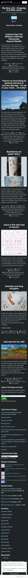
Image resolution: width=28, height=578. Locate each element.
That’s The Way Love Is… (8, 505)
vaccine (20, 139)
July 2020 (17, 270)
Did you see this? (6, 417)
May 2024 (22, 133)
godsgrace (16, 272)
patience (9, 275)
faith (14, 67)
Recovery (18, 212)
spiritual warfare (11, 139)
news (15, 138)
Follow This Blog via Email (12, 387)
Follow (4, 398)
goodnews (5, 274)
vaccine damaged (7, 141)
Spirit (14, 70)
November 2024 (5, 514)
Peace (23, 68)
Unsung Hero (8, 63)
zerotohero (21, 141)
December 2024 (14, 65)
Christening (13, 207)
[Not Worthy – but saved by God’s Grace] (15, 21)
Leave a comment (15, 72)
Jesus (15, 68)
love (20, 68)
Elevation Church (11, 209)
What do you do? (5, 423)
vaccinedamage (14, 141)
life (18, 68)
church (23, 207)
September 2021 (5, 527)
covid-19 (13, 134)
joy (15, 274)
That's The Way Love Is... (8, 426)
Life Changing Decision (8, 211)
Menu (14, 17)
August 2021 (4, 530)
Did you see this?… (10, 468)
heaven (10, 274)
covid (10, 134)
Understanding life (19, 214)
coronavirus (5, 134)
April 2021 (4, 533)
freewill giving (5, 68)
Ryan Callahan (9, 480)
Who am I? (17, 473)
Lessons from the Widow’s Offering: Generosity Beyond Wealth (14, 38)
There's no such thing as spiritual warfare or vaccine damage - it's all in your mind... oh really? (14, 441)
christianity (9, 67)
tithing (17, 70)
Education (4, 209)
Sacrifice (10, 70)
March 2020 (23, 331)
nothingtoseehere (21, 138)
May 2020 (3, 539)
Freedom (22, 67)
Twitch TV (4, 450)
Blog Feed (3, 561)
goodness (22, 272)
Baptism (5, 207)
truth (17, 139)
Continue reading (6, 328)
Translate (13, 458)
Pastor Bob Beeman (18, 211)
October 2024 (5, 517)
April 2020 (4, 542)
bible (5, 67)
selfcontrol (17, 275)
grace (12, 68)
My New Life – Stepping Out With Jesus (14, 9)
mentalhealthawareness (7, 138)
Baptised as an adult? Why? (14, 152)
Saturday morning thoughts (14, 287)
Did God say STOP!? (6, 420)
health (14, 136)
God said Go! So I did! (14, 341)
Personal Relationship (11, 212)
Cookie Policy (10, 570)
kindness (19, 274)
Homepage (11, 270)
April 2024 (22, 206)
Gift (24, 2)
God (10, 68)
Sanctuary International (9, 214)
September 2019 (5, 548)
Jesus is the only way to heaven (14, 225)
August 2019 (11, 380)
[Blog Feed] (13, 21)
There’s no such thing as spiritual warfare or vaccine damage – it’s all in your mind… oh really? (14, 84)
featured (17, 67)
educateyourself (19, 134)
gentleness (11, 272)
